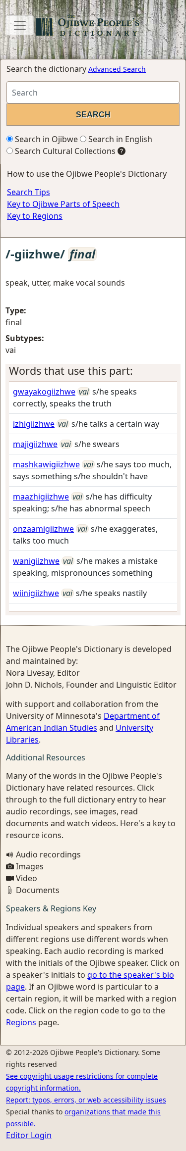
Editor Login (29, 1135)
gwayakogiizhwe (44, 391)
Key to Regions (34, 215)
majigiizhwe (35, 444)
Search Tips (28, 192)
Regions (21, 1022)
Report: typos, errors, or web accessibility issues (86, 1099)
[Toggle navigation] (20, 25)
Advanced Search (117, 69)
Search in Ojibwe (45, 139)
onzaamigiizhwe (43, 528)
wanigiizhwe (36, 560)
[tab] (93, 370)
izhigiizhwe (34, 423)
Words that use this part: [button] (71, 370)
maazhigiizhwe (41, 496)
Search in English (119, 139)
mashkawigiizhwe (46, 464)
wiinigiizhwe (36, 593)
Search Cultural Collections (64, 151)
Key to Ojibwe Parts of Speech (63, 204)
